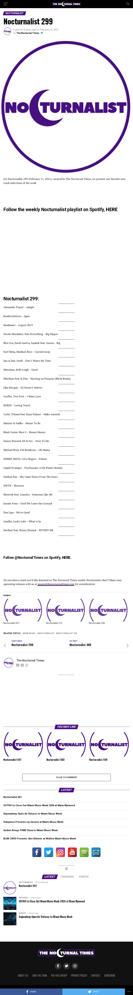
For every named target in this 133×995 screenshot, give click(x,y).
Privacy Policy (79, 975)
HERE (111, 209)
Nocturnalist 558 (97, 623)
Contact (95, 975)
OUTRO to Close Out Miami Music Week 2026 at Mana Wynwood (39, 805)
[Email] (96, 852)
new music (30, 633)
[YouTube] (72, 852)
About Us (23, 975)
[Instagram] (60, 852)
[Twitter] (49, 852)
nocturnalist (46, 633)
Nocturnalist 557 (11, 623)
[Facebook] (37, 852)
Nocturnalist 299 (67, 633)
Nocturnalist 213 (54, 623)
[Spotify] (84, 852)
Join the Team (39, 975)
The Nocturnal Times (27, 33)
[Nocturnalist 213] (65, 610)
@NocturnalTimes (29, 557)
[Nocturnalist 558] (108, 610)
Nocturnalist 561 (12, 797)
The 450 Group (59, 975)
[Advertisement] (66, 699)
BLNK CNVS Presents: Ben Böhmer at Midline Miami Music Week (39, 838)
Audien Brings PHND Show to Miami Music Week (30, 830)
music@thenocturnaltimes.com (55, 584)
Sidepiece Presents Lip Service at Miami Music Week (33, 822)
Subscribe (109, 975)
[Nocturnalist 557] (23, 610)
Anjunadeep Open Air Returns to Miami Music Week (32, 813)
